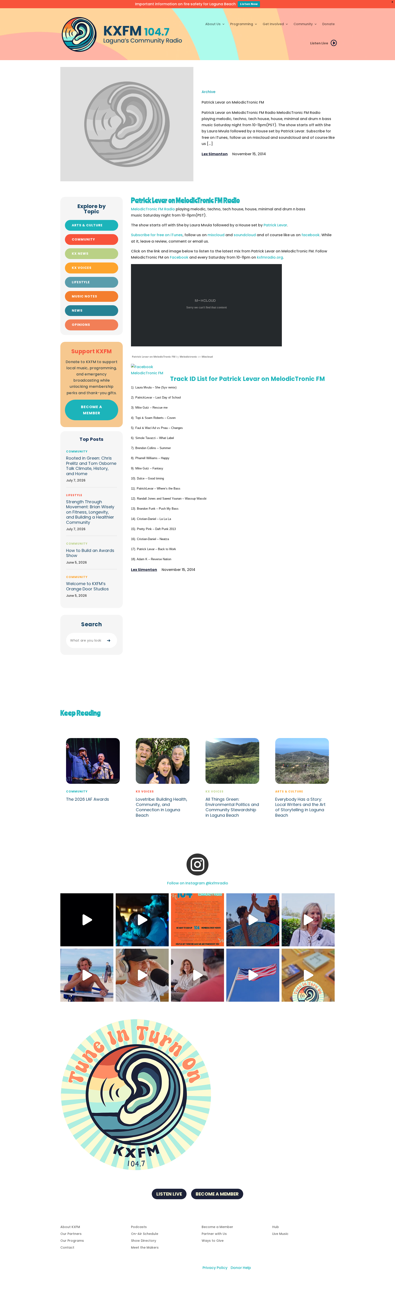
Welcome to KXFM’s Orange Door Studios (87, 586)
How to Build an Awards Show (90, 553)
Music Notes (84, 296)
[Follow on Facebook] (183, 1179)
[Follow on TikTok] (193, 1179)
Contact (67, 1248)
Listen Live (319, 43)
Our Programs (72, 1241)
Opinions (81, 324)
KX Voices (81, 267)
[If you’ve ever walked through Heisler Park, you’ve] (252, 975)
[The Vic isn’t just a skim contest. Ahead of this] (252, 919)
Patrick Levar (275, 225)
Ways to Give (213, 1241)
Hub (275, 1227)
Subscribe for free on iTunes (157, 235)
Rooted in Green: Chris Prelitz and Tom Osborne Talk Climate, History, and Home (91, 466)
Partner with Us (214, 1234)
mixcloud (216, 235)
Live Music (280, 1234)
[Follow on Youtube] (220, 1179)
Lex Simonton (215, 154)
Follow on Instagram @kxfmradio (197, 883)
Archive (208, 91)
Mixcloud (207, 356)
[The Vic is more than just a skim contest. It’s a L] (86, 975)
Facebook (179, 257)
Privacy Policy (215, 1267)
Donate (328, 24)
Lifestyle (81, 282)
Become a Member (91, 410)
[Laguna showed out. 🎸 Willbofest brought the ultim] (142, 919)
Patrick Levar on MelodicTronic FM (153, 356)
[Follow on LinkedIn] (211, 1179)
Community (303, 24)
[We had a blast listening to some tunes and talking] (197, 975)
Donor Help (241, 1267)
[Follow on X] (202, 1179)
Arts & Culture (87, 225)
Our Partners (71, 1234)
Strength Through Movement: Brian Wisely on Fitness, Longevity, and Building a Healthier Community (90, 512)
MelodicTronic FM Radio (153, 209)
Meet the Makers (145, 1248)
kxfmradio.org (270, 257)
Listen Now (249, 4)
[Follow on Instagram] (174, 1179)
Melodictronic (188, 356)
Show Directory (143, 1241)
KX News (80, 253)
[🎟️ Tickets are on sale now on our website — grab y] (308, 919)
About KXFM (70, 1227)
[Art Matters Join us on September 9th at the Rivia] (86, 919)
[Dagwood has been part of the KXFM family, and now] (142, 975)
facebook (310, 235)
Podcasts (139, 1227)
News (77, 310)
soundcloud (245, 235)
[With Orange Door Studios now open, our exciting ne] (197, 919)
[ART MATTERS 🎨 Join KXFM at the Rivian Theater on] (308, 975)
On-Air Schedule (144, 1234)
